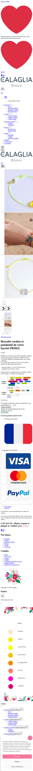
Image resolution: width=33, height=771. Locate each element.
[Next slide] (8, 308)
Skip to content (5, 1)
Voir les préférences (17, 766)
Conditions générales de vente (13, 561)
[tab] (5, 301)
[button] (6, 316)
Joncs (9, 106)
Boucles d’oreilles (13, 138)
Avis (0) (6, 508)
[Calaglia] (16, 86)
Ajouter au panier (5, 407)
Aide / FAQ (7, 556)
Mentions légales (9, 563)
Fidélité (6, 140)
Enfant (6, 545)
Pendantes (11, 125)
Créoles (10, 123)
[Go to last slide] (3, 308)
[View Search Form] (2, 89)
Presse (6, 555)
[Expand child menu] (12, 105)
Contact (6, 558)
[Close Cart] (2, 596)
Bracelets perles (12, 111)
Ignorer (3, 72)
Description (7, 506)
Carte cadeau (8, 141)
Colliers (10, 137)
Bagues (6, 543)
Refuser (17, 761)
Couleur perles (3, 393)
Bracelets (10, 135)
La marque (7, 143)
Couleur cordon (3, 382)
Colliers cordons (13, 117)
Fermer (3, 703)
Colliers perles (12, 119)
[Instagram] (3, 76)
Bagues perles (12, 131)
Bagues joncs (12, 129)
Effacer (9, 397)
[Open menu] (2, 147)
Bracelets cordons (13, 110)
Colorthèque (4, 412)
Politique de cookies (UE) (11, 565)
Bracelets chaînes (13, 108)
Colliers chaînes (12, 116)
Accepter (17, 756)
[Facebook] (1, 76)
